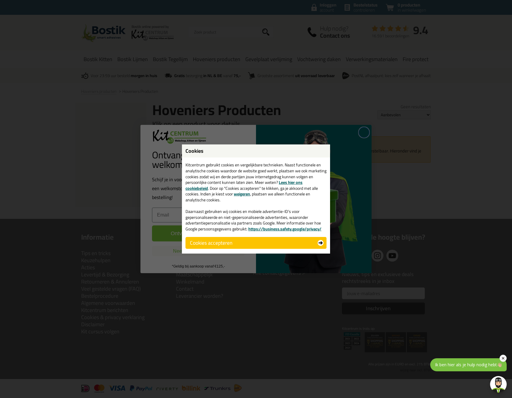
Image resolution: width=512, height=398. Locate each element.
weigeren (242, 194)
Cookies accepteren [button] (211, 243)
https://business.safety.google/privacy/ (284, 229)
